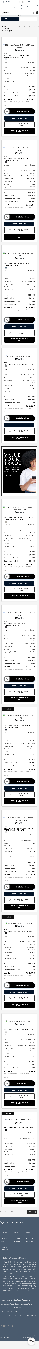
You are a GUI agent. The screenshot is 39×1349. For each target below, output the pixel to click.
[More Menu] (3, 7)
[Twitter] (8, 1326)
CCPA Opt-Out (5, 1337)
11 (17, 1211)
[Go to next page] (23, 1211)
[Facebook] (1, 1326)
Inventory (6, 1232)
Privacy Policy (5, 1334)
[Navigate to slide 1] (18, 15)
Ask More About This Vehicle (19, 131)
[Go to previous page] (15, 26)
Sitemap (4, 1335)
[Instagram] (5, 1326)
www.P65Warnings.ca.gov (13, 1293)
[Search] (33, 2)
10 (11, 1211)
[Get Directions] (29, 2)
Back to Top (32, 1212)
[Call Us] (25, 2)
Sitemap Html (13, 1335)
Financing (30, 1232)
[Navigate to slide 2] (20, 15)
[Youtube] (12, 1326)
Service (17, 1232)
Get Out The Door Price (21, 124)
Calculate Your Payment (20, 118)
